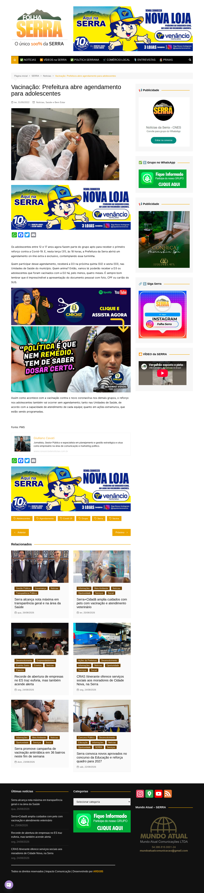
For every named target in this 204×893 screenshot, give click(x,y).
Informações (84, 588)
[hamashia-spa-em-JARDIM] (164, 239)
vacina (115, 518)
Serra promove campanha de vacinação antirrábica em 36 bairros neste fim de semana (40, 752)
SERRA (98, 747)
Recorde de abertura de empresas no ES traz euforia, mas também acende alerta (39, 680)
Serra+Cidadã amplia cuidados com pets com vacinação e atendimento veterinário (102, 603)
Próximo (120, 532)
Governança (40, 588)
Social (111, 593)
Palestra (20, 670)
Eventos (38, 665)
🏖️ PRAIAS (166, 59)
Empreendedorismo (46, 660)
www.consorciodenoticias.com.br (51, 451)
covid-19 (67, 518)
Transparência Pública (26, 593)
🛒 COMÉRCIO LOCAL (116, 59)
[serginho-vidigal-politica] (71, 339)
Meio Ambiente (101, 588)
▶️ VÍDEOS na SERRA (53, 59)
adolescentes (23, 518)
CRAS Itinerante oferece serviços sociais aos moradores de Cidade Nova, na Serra (100, 680)
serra (100, 518)
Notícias (40, 102)
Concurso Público (86, 737)
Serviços (99, 593)
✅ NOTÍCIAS (28, 59)
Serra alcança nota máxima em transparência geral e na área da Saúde (38, 603)
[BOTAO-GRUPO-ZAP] (102, 821)
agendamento (47, 518)
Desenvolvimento (24, 660)
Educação (82, 742)
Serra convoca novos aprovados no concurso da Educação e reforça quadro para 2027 (102, 757)
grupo (85, 518)
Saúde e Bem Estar (55, 102)
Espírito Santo (22, 665)
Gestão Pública (23, 588)
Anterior (22, 532)
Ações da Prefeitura (87, 660)
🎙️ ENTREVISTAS (145, 59)
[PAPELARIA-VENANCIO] (133, 28)
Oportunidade (84, 593)
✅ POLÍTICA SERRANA (84, 59)
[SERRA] (164, 121)
